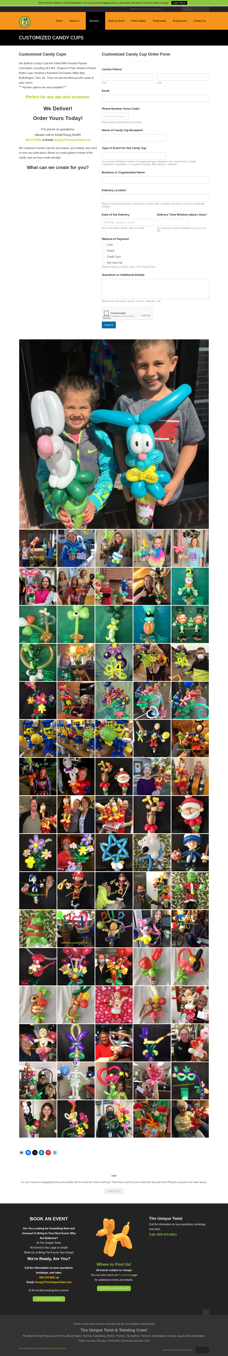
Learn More (114, 1191)
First (104, 82)
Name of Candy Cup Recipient (123, 130)
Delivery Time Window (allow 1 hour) (182, 214)
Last (159, 82)
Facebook (125, 1275)
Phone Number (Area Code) (121, 108)
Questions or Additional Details (123, 274)
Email (106, 90)
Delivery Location (115, 190)
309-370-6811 (33, 139)
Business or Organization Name (123, 172)
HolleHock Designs (58, 1348)
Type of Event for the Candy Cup (125, 148)
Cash (110, 244)
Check (111, 250)
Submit (108, 325)
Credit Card (114, 256)
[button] (114, 434)
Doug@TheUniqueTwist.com (72, 139)
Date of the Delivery (116, 214)
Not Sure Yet (114, 262)
